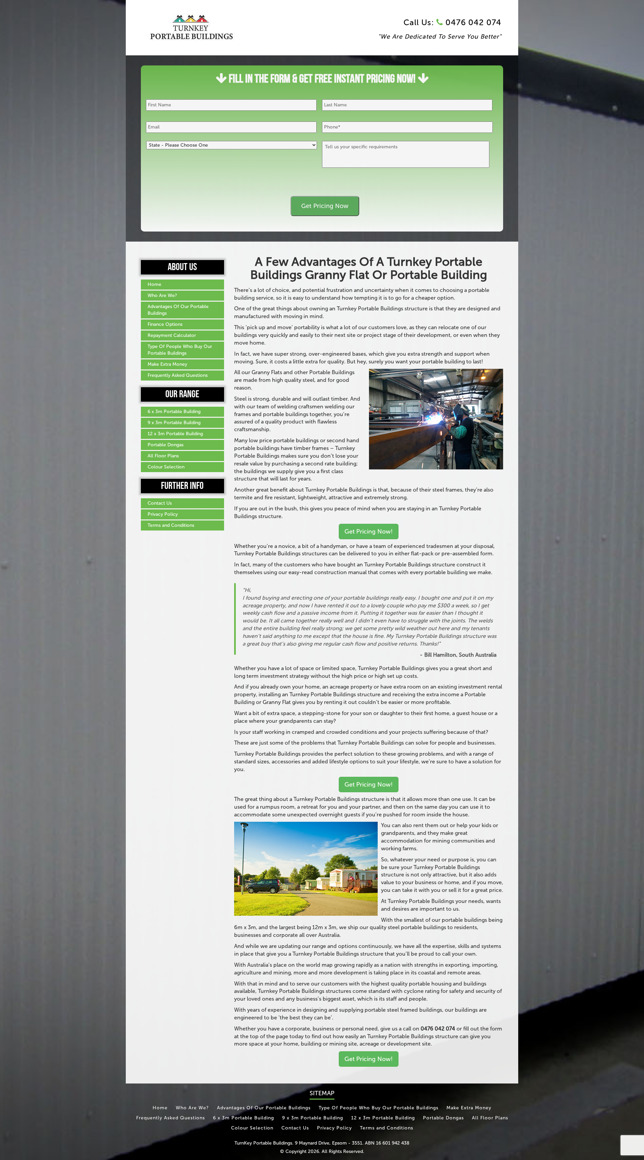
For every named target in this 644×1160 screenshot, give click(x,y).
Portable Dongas (165, 445)
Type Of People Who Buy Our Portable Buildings (180, 350)
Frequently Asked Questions (178, 375)
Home (154, 284)
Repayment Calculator (172, 335)
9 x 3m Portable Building (174, 422)
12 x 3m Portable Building (175, 434)
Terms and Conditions (171, 525)
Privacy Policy (163, 514)
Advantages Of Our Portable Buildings (178, 310)
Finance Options (165, 324)
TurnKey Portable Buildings (263, 1143)
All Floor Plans (163, 456)
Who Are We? (162, 295)
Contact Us (160, 503)
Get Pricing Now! (368, 531)
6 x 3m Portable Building (174, 411)
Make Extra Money (167, 364)
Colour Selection (166, 467)
